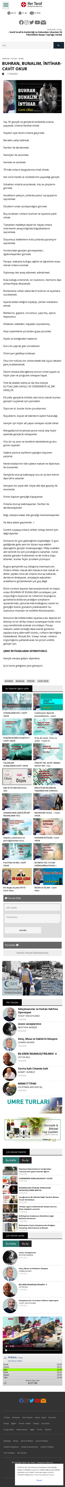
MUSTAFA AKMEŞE (27, 1027)
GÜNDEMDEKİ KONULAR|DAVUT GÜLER (35, 1178)
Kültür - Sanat (40, 1417)
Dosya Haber (9, 1429)
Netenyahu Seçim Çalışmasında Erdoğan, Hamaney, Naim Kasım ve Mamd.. (37, 1226)
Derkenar (16, 1417)
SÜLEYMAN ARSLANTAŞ (30, 1087)
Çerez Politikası (27, 1441)
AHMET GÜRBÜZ (26, 1072)
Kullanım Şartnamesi (29, 1447)
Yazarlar (48, 1429)
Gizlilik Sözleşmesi (11, 1447)
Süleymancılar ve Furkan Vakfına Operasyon (38, 1300)
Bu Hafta (11, 1160)
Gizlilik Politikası (47, 1447)
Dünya (6, 1423)
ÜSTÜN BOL (24, 1057)
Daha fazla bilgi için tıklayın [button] (44, 1475)
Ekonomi (52, 1417)
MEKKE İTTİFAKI (27, 1083)
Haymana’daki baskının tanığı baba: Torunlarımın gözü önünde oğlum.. (35, 1170)
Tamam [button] (39, 1480)
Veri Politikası (9, 1453)
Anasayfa (7, 1441)
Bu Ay (25, 1160)
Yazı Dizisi (45, 1423)
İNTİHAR (30, 681)
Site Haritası (22, 1453)
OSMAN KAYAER (26, 1042)
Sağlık (32, 1429)
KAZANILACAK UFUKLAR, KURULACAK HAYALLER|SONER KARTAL (35, 1189)
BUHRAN (9, 681)
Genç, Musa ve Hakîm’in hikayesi (37, 1039)
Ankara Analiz (21, 1429)
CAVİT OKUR (43, 681)
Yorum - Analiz (25, 1423)
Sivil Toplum (27, 1417)
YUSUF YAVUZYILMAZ (29, 1015)
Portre (39, 1429)
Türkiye (7, 1417)
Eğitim (13, 1423)
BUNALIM (20, 681)
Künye (15, 1441)
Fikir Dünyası (12, 1002)
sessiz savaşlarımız (29, 1024)
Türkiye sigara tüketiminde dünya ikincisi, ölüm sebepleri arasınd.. (38, 1207)
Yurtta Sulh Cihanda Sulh (33, 1068)
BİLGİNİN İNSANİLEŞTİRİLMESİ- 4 (37, 1053)
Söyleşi (36, 1423)
